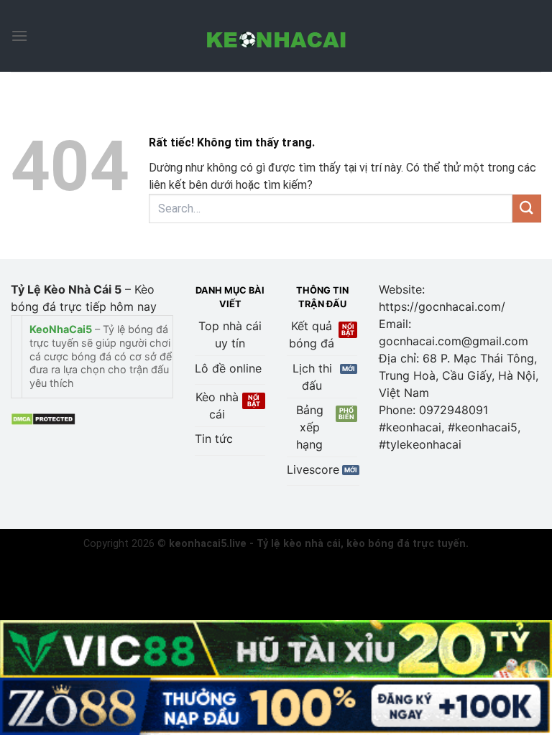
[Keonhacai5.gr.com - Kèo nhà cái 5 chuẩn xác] (276, 36)
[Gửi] (526, 209)
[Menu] (19, 35)
